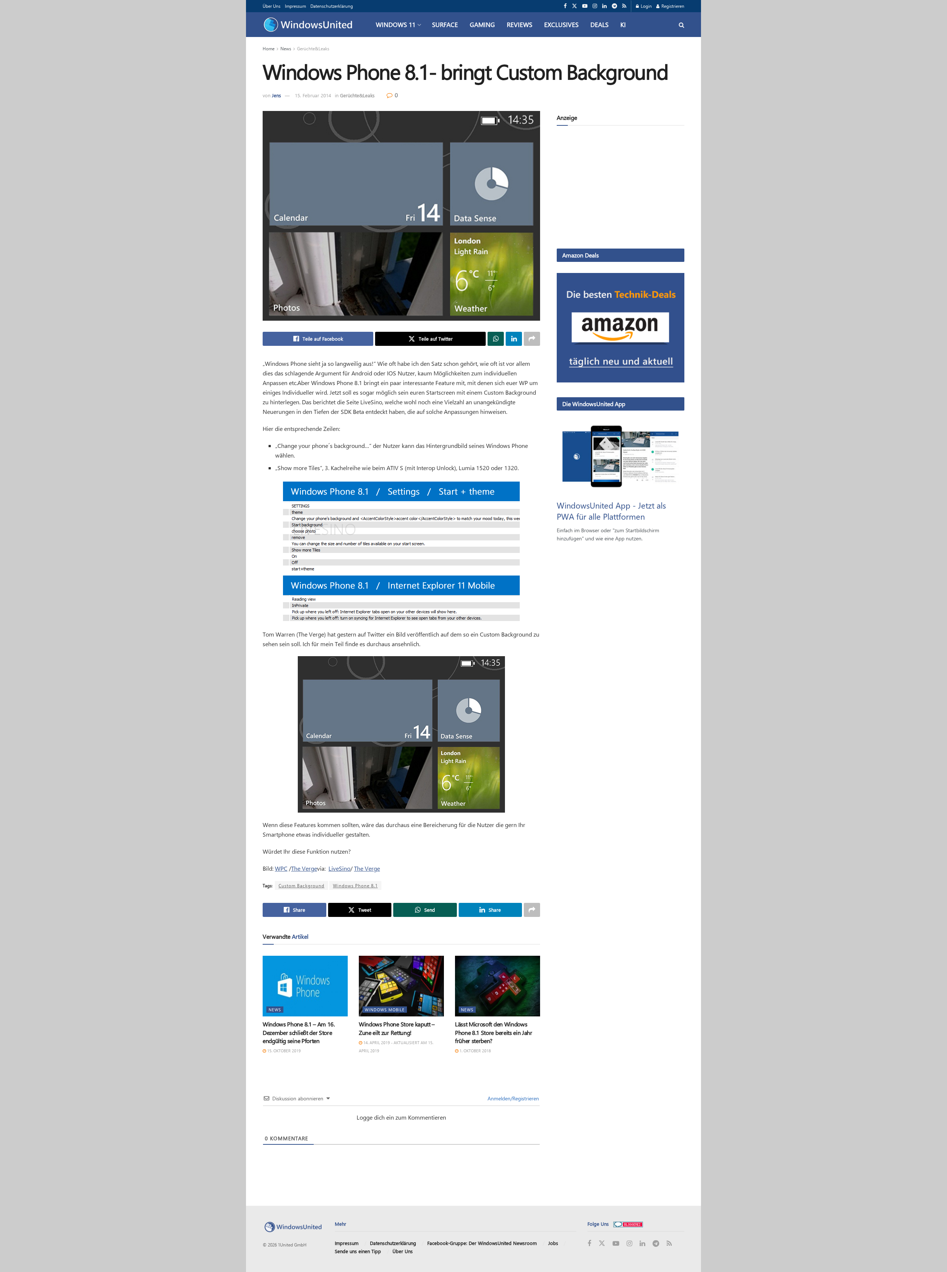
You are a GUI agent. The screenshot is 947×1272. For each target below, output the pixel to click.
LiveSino (339, 868)
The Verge (304, 868)
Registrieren (672, 6)
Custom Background (301, 885)
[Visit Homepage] (310, 24)
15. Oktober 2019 (283, 1050)
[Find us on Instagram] (595, 6)
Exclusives (561, 24)
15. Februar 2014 (313, 95)
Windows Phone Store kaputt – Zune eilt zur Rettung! (397, 1028)
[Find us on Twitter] (574, 6)
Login (646, 6)
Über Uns (271, 6)
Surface (445, 24)
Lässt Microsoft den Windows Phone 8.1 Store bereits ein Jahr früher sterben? (493, 1032)
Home (268, 48)
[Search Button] (681, 24)
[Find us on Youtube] (584, 6)
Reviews (519, 24)
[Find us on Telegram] (614, 6)
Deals (599, 24)
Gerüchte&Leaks (313, 48)
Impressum (295, 6)
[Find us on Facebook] (565, 6)
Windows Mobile (385, 1009)
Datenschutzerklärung (331, 6)
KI (623, 24)
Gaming (482, 24)
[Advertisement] (620, 188)
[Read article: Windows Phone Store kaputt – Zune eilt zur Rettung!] (401, 986)
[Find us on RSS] (624, 6)
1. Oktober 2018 (474, 1050)
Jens (276, 95)
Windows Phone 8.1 (355, 885)
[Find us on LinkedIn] (604, 6)
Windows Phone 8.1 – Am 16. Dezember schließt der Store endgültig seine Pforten (299, 1032)
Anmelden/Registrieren (512, 1098)
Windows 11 (395, 24)
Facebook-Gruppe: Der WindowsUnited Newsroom (482, 1243)
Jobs (553, 1243)
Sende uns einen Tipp (358, 1251)
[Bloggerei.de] (628, 1224)
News (285, 48)
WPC (281, 868)
